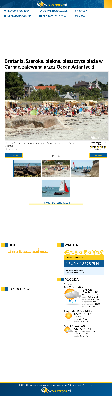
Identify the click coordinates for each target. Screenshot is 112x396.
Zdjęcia (83, 11)
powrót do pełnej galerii (56, 203)
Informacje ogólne (19, 16)
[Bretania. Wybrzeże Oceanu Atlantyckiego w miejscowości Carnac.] (56, 196)
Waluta (71, 245)
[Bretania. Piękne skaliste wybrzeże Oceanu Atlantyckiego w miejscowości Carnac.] (27, 176)
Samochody (19, 289)
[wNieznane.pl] (52, 6)
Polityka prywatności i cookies (80, 385)
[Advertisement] (56, 39)
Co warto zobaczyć (55, 11)
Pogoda (72, 279)
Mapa (82, 16)
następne (98, 155)
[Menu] (108, 4)
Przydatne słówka (54, 16)
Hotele (15, 245)
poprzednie (13, 155)
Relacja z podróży (18, 11)
